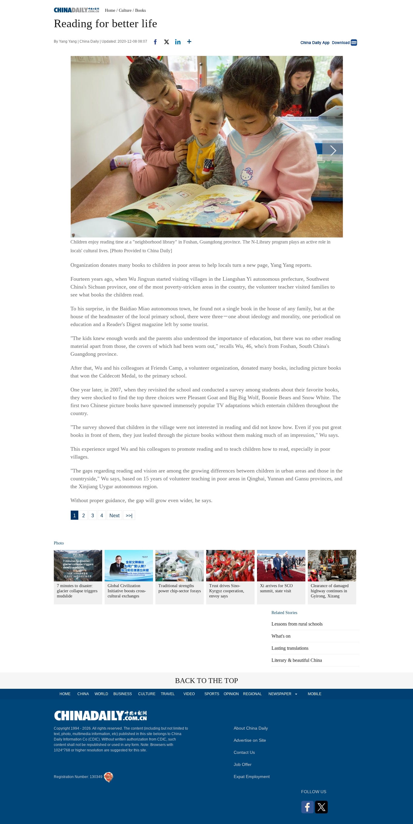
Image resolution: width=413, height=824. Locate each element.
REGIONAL (252, 694)
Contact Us (244, 752)
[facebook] (153, 41)
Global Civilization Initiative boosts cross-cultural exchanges (127, 591)
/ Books (139, 10)
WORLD (101, 694)
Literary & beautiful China (297, 660)
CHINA (83, 694)
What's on (281, 636)
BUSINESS (122, 694)
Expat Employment (252, 776)
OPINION (231, 694)
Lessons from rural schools (297, 623)
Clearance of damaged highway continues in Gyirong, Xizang (330, 591)
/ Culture (124, 10)
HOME (65, 694)
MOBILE (314, 694)
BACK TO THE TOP (206, 681)
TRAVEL (168, 694)
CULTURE (146, 694)
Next (114, 515)
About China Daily (251, 728)
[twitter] (164, 41)
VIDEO (189, 694)
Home (110, 10)
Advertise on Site (250, 740)
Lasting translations (290, 648)
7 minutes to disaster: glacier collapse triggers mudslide (77, 591)
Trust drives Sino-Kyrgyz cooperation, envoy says (226, 591)
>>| (129, 515)
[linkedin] (175, 41)
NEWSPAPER (279, 694)
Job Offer (243, 764)
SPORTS (211, 694)
